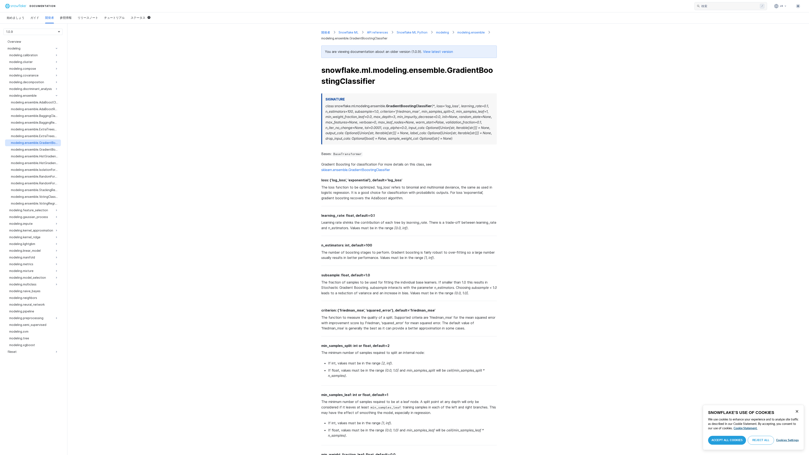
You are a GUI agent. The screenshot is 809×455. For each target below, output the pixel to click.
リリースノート (88, 17)
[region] (753, 427)
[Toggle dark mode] (798, 6)
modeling (442, 32)
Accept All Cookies (727, 440)
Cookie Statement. (745, 428)
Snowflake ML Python (412, 32)
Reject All (760, 440)
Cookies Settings (787, 440)
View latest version (438, 52)
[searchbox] (729, 6)
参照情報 (66, 17)
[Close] (797, 411)
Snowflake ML (348, 32)
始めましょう (15, 17)
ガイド (34, 17)
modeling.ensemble (471, 32)
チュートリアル (114, 17)
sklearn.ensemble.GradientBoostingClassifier (355, 170)
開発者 (49, 17)
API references (377, 32)
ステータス (138, 17)
